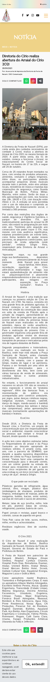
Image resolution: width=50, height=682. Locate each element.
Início (5, 47)
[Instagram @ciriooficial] (33, 81)
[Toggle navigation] (46, 15)
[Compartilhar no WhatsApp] (40, 81)
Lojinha (44, 4)
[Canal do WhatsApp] (26, 81)
